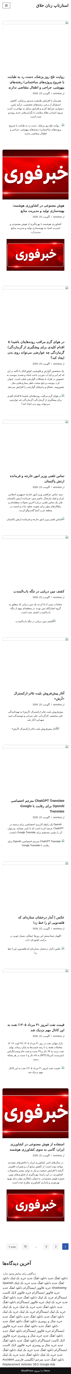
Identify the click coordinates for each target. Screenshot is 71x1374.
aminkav (57, 93)
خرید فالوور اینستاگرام (37, 1287)
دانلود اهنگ (30, 1321)
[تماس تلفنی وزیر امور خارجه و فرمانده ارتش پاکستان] (35, 445)
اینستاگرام (42, 1311)
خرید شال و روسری (50, 1321)
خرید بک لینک (18, 1278)
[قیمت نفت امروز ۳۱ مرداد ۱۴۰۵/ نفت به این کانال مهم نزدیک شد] (35, 994)
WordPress (27, 1370)
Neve (47, 1370)
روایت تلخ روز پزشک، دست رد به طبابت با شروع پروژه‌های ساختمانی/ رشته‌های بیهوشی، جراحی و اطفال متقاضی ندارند (36, 82)
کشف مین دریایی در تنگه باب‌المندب (38, 591)
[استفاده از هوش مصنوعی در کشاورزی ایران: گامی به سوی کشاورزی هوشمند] (35, 1113)
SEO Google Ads (44, 1364)
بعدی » (12, 1246)
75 (25, 1246)
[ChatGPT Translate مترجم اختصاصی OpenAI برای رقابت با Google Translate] (35, 770)
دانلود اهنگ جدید (58, 1278)
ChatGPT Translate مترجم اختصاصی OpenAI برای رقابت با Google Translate (37, 806)
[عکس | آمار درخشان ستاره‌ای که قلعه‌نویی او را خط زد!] (35, 886)
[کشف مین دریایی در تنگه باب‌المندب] (35, 560)
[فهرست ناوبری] (6, 5)
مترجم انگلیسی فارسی (29, 1359)
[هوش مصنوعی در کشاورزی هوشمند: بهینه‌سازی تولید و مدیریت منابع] (35, 174)
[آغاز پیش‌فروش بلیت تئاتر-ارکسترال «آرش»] (35, 662)
